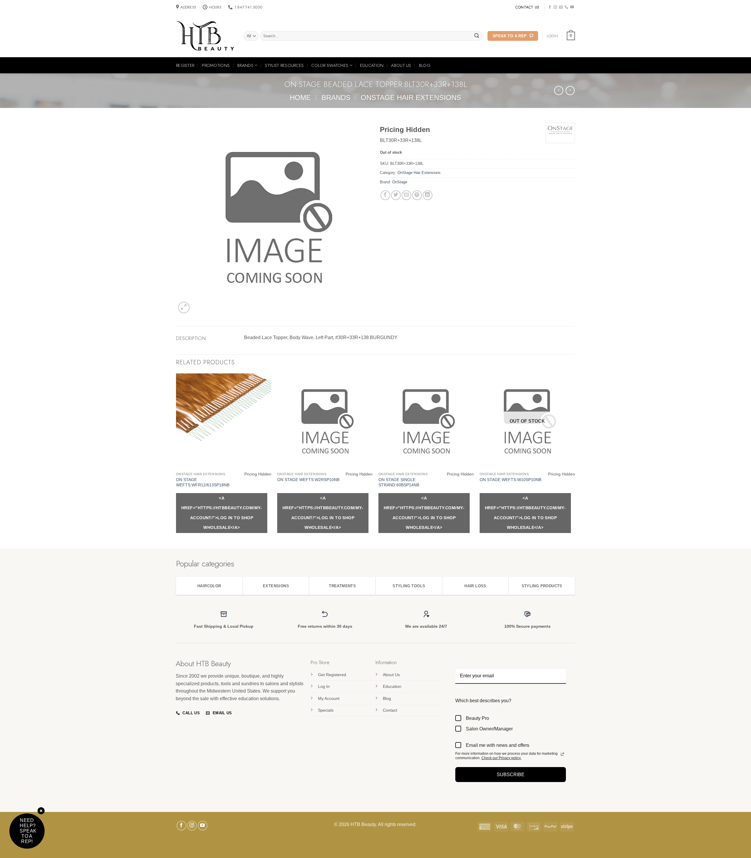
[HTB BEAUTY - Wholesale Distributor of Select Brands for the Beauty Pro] (205, 36)
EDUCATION (372, 65)
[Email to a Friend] (406, 195)
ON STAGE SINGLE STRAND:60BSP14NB (398, 482)
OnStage (399, 182)
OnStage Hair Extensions (411, 97)
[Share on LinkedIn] (427, 195)
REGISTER (185, 65)
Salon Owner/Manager (489, 728)
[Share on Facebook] (385, 195)
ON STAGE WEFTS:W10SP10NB (510, 479)
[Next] (574, 460)
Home (300, 97)
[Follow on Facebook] (550, 7)
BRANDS (245, 65)
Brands (336, 97)
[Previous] (176, 460)
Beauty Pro (477, 718)
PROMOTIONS (216, 65)
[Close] (41, 811)
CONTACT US (527, 7)
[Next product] (558, 90)
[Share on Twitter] (396, 195)
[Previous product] (570, 90)
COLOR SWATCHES (329, 65)
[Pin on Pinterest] (417, 195)
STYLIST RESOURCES (284, 65)
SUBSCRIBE (511, 774)
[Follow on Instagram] (555, 7)
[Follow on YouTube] (572, 7)
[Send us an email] (561, 7)
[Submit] (477, 36)
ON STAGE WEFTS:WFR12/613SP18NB (202, 482)
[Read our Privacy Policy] (562, 754)
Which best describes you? (483, 700)
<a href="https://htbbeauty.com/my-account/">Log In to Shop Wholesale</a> (221, 513)
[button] (571, 36)
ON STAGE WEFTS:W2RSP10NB (308, 479)
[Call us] (566, 7)
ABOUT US (401, 65)
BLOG (424, 65)
